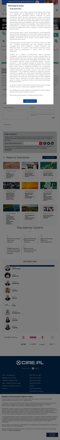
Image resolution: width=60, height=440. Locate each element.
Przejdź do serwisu (30, 101)
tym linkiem (25, 47)
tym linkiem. (15, 29)
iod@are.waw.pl (39, 78)
